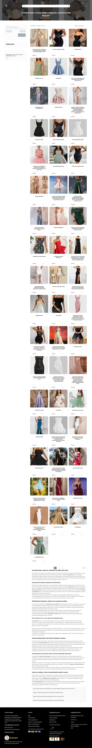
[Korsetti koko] (58, 398)
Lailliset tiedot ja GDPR (33, 726)
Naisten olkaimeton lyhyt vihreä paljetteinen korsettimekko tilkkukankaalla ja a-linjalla (39, 499)
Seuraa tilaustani (9, 727)
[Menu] (86, 6)
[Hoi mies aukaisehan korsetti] (58, 38)
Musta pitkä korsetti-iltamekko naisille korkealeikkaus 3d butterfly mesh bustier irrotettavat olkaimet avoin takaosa (58, 470)
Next (84, 567)
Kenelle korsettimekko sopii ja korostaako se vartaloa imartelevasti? (48, 700)
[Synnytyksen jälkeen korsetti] (78, 128)
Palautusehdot (53, 722)
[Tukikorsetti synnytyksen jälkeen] (39, 245)
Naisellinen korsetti (58, 107)
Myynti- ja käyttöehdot (33, 724)
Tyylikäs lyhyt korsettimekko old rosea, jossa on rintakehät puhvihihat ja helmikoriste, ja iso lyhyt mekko (39, 168)
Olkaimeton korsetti (39, 139)
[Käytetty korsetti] (78, 38)
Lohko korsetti (58, 315)
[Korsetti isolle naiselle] (39, 398)
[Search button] (68, 6)
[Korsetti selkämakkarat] (58, 515)
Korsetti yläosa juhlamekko (77, 410)
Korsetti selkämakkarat (58, 527)
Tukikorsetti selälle (39, 436)
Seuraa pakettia (53, 717)
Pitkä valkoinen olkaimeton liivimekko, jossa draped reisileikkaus (77, 438)
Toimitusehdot (31, 717)
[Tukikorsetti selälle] (39, 425)
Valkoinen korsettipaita (58, 227)
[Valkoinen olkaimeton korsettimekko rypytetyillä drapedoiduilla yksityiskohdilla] (39, 275)
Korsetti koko (58, 410)
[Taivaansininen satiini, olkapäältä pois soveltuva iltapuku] (39, 216)
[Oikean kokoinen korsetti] (78, 456)
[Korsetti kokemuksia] (39, 456)
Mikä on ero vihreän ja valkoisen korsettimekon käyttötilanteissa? (48, 692)
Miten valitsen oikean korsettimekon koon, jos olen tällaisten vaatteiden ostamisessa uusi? (54, 688)
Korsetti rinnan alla (39, 78)
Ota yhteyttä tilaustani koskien (12, 729)
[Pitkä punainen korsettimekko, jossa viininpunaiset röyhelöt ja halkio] (58, 486)
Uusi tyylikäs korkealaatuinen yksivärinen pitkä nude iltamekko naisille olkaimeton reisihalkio (58, 348)
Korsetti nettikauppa (39, 196)
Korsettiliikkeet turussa (39, 557)
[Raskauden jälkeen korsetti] (58, 128)
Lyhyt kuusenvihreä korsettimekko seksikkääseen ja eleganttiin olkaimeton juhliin (78, 228)
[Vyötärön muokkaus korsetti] (78, 155)
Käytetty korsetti (78, 49)
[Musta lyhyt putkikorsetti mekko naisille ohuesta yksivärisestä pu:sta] (39, 365)
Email (86, 1)
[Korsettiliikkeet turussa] (39, 545)
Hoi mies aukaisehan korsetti (58, 49)
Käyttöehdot (52, 719)
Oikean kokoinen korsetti (78, 468)
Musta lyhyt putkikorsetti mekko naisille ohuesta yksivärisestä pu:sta (39, 378)
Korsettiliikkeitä (78, 527)
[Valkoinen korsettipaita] (58, 216)
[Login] (81, 6)
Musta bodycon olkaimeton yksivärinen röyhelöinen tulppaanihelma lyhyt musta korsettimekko (39, 348)
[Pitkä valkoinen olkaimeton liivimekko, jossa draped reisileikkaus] (78, 425)
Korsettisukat (58, 78)
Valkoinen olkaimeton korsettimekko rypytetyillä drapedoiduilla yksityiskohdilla (39, 287)
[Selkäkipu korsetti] (39, 304)
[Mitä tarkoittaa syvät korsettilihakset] (39, 96)
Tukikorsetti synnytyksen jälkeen (39, 256)
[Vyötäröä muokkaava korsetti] (58, 275)
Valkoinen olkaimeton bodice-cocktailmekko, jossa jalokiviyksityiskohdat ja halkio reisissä (39, 529)
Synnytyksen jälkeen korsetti (77, 139)
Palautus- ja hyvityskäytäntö (35, 722)
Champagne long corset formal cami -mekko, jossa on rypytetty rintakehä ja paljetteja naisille (39, 50)
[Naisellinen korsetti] (58, 96)
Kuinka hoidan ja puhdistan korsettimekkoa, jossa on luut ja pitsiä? (48, 696)
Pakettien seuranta (78, 1)
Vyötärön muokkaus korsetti (78, 166)
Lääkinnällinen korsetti (77, 498)
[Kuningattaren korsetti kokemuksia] (58, 245)
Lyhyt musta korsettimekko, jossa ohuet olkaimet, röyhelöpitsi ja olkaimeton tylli (78, 79)
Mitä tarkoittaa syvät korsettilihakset (39, 108)
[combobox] (45, 6)
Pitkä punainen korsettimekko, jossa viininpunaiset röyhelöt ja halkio (58, 499)
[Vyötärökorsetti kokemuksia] (58, 155)
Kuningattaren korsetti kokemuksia (58, 257)
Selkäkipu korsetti (39, 315)
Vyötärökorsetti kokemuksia (58, 166)
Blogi (29, 715)
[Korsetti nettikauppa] (39, 185)
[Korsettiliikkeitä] (78, 515)
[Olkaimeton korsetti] (39, 128)
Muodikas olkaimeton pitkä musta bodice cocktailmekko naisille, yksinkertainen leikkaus (77, 287)
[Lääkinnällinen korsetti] (78, 486)
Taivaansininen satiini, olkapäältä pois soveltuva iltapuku (39, 228)
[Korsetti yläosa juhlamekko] (78, 398)
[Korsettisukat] (58, 67)
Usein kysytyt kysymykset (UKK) (57, 715)
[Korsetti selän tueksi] (78, 335)
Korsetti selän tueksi (78, 346)
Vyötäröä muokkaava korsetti (58, 286)
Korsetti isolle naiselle (39, 410)
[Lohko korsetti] (58, 304)
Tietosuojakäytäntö (33, 719)
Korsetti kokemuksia (39, 468)
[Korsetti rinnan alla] (39, 67)
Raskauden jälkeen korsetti (58, 139)
